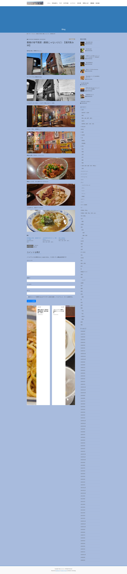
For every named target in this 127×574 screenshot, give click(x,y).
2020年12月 (83, 521)
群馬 (82, 291)
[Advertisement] (63, 16)
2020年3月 (83, 546)
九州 (82, 218)
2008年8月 (83, 560)
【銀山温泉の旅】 (89, 42)
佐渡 (83, 232)
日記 (82, 255)
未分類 (82, 257)
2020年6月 (83, 537)
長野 (82, 305)
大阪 (82, 246)
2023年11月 (83, 423)
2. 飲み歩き (72, 39)
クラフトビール (84, 176)
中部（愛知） (83, 215)
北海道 (82, 224)
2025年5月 (83, 373)
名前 (28, 277)
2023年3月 (83, 445)
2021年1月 (83, 518)
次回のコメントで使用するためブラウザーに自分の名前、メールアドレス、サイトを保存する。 (50, 296)
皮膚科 (82, 282)
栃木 (82, 266)
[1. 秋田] (31, 355)
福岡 (82, 221)
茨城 (82, 319)
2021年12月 (83, 487)
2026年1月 (83, 350)
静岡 (82, 322)
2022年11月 (83, 456)
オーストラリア (84, 174)
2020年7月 (83, 535)
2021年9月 (83, 496)
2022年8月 (83, 465)
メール (29, 284)
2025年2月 (83, 381)
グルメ (82, 182)
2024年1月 (83, 417)
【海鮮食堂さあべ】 (90, 94)
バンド (82, 201)
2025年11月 (83, 356)
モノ (82, 207)
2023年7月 (83, 434)
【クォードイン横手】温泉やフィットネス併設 (58, 311)
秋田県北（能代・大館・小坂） (88, 123)
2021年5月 (83, 507)
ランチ (83, 190)
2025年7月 (83, 367)
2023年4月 (83, 442)
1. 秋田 (82, 109)
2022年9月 (83, 462)
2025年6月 (83, 370)
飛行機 (83, 140)
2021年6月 (83, 504)
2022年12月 (83, 454)
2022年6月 (83, 470)
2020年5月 (83, 540)
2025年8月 (83, 364)
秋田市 (83, 121)
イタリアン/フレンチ (86, 185)
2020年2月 (83, 549)
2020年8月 (83, 532)
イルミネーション (84, 171)
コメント (29, 260)
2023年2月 (83, 448)
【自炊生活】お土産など (85, 101)
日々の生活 (83, 252)
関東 (82, 308)
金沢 (82, 302)
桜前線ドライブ (84, 271)
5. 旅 (82, 137)
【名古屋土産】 (89, 49)
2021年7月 (83, 501)
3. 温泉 (82, 132)
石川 (82, 238)
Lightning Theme (64, 570)
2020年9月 (83, 529)
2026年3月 (83, 345)
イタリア (83, 280)
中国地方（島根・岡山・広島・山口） (88, 213)
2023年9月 (83, 429)
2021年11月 (83, 490)
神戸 (82, 285)
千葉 (82, 310)
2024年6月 (83, 403)
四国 (82, 243)
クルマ (82, 179)
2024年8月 (83, 398)
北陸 (82, 227)
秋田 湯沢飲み (62, 238)
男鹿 (82, 115)
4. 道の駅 (83, 135)
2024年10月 (83, 392)
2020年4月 (83, 543)
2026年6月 (83, 336)
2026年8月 (83, 331)
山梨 (82, 249)
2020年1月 (83, 551)
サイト (28, 290)
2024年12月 (83, 387)
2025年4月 (83, 375)
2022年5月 (83, 473)
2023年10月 (83, 426)
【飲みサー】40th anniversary (92, 69)
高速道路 (83, 143)
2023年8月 (83, 431)
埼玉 (82, 313)
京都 (82, 168)
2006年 (82, 129)
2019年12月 (83, 554)
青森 (82, 162)
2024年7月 (83, 401)
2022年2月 (83, 482)
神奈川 (83, 316)
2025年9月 (83, 362)
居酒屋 (83, 196)
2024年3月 (83, 412)
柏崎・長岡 (85, 235)
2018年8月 (83, 557)
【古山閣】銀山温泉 (84, 83)
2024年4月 (83, 409)
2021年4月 (83, 510)
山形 (82, 154)
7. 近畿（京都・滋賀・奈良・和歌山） (89, 165)
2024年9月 (83, 395)
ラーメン (83, 193)
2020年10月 (83, 526)
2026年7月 (83, 334)
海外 (82, 277)
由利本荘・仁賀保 (85, 112)
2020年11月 (83, 523)
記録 (82, 294)
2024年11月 (83, 389)
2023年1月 (83, 451)
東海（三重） (83, 263)
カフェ (83, 188)
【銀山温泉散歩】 (89, 62)
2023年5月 (83, 440)
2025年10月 (83, 359)
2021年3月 (83, 512)
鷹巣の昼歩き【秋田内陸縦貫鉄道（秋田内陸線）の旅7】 (43, 311)
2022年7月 (83, 468)
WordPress (58, 570)
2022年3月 (83, 479)
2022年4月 (83, 476)
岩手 (82, 157)
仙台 (82, 148)
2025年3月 (83, 378)
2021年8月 (83, 498)
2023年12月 (83, 420)
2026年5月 (83, 339)
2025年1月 (83, 384)
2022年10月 (83, 459)
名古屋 (82, 241)
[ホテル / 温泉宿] (70, 355)
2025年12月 (83, 353)
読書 (82, 296)
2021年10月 (83, 493)
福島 (82, 160)
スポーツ (82, 199)
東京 (82, 260)
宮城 (82, 151)
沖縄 (82, 274)
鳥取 (82, 324)
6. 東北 (82, 146)
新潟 (82, 229)
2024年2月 (83, 415)
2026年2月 (83, 348)
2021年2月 (83, 515)
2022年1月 (83, 484)
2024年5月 (83, 406)
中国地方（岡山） (84, 210)
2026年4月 (83, 342)
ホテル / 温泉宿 (84, 204)
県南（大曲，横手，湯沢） (87, 118)
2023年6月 (83, 437)
